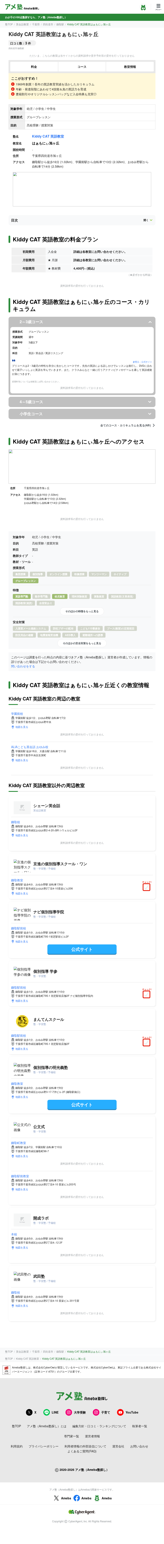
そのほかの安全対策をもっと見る (82, 643)
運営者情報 (92, 1436)
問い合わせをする (23, 666)
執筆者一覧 (139, 1426)
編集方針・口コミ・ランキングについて (99, 1426)
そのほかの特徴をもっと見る (82, 611)
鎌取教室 (17, 880)
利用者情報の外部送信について (85, 1446)
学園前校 (17, 713)
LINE (55, 1412)
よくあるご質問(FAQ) (82, 1451)
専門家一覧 (71, 1436)
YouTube (132, 1412)
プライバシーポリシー (44, 1446)
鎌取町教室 (18, 1143)
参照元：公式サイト (142, 361)
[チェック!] (147, 887)
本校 (14, 1234)
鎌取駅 (60, 24)
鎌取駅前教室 (20, 1176)
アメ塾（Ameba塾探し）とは (46, 1426)
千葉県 (36, 24)
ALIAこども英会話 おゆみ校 (29, 747)
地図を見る (21, 727)
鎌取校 (15, 822)
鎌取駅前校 (18, 928)
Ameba (66, 1498)
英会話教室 (22, 24)
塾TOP (9, 24)
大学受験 (80, 1412)
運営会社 (118, 1446)
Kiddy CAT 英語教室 (48, 136)
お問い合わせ (139, 1446)
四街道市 (48, 24)
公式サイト (82, 949)
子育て (105, 1412)
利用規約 (17, 1446)
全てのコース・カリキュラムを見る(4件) (125, 425)
